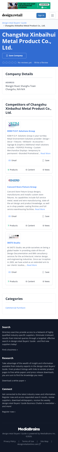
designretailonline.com (28, 444)
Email (14, 160)
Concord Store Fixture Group (22, 186)
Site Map (44, 441)
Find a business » (10, 349)
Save (47, 160)
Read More (45, 153)
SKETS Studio (13, 242)
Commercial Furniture (15, 307)
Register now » (8, 411)
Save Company (16, 55)
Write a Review (41, 62)
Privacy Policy (10, 441)
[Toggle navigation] (52, 15)
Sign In (41, 15)
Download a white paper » (14, 380)
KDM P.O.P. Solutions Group (21, 131)
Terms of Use (28, 441)
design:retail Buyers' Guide (14, 23)
